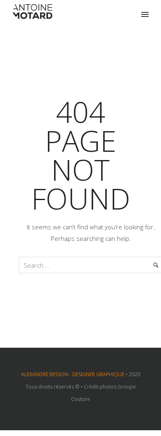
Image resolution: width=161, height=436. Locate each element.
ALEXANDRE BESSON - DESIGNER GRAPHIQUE (72, 374)
